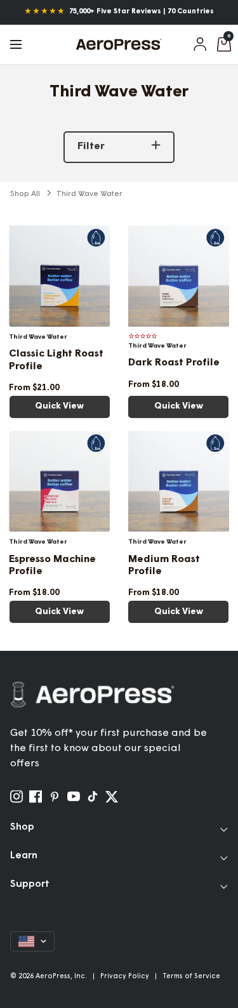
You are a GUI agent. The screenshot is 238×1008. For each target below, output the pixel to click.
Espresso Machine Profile (52, 565)
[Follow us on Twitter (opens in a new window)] (111, 796)
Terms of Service (191, 976)
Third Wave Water (89, 194)
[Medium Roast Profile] (179, 481)
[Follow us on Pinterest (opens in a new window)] (54, 796)
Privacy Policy (124, 976)
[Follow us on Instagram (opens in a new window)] (16, 796)
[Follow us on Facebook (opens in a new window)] (35, 796)
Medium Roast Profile (164, 565)
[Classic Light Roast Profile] (59, 276)
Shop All (25, 194)
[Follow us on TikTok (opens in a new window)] (92, 796)
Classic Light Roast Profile (56, 360)
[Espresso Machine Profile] (59, 481)
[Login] (200, 44)
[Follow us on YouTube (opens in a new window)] (73, 796)
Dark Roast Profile (174, 363)
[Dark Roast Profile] (179, 276)
